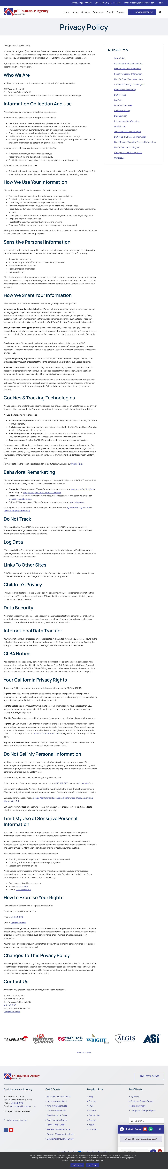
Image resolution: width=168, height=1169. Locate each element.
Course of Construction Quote (60, 1134)
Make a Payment (137, 1105)
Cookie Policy (77, 463)
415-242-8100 (62, 783)
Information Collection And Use (128, 63)
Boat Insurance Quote (57, 1120)
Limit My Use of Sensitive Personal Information (135, 142)
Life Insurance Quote (56, 1110)
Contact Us (83, 783)
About (91, 1124)
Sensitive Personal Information (128, 74)
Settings (99, 1160)
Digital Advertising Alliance (78, 507)
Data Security (120, 116)
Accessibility (62, 1152)
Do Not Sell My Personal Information (130, 136)
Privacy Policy (72, 1152)
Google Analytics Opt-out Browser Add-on (42, 492)
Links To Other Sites (123, 105)
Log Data (118, 100)
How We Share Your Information (128, 79)
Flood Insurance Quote (57, 1115)
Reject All (92, 1165)
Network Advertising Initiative (17, 510)
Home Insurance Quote (57, 1101)
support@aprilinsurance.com (23, 1106)
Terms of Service (97, 1152)
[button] (160, 12)
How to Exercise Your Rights (126, 147)
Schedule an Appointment (15, 1120)
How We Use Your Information (127, 68)
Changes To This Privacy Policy (128, 152)
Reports (92, 1110)
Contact (92, 1120)
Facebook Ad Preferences (63, 798)
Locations (93, 1129)
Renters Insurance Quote (58, 1129)
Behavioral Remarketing (125, 89)
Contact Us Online (12, 1011)
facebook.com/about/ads (20, 499)
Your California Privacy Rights (127, 131)
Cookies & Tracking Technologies (129, 84)
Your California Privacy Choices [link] (48, 733)
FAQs (91, 1105)
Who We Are (119, 58)
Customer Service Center (141, 1101)
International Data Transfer (126, 121)
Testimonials (94, 1115)
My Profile (134, 1096)
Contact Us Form (23, 889)
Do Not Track (120, 95)
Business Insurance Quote (59, 1096)
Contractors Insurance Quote (60, 1138)
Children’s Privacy (122, 110)
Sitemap (107, 1152)
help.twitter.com (76, 502)
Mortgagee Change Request (143, 1110)
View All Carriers (84, 1052)
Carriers (92, 1101)
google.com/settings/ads (82, 489)
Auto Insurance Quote (57, 1105)
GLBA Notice (119, 126)
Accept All (77, 1165)
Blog (91, 1096)
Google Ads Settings (42, 798)
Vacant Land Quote (55, 1124)
